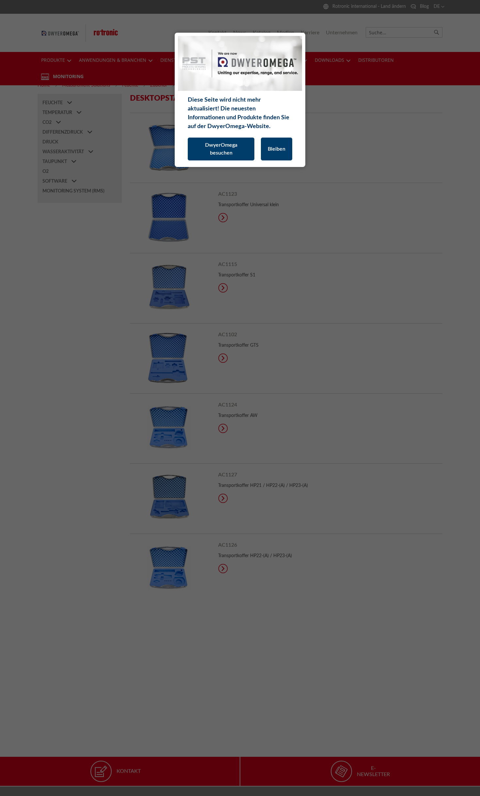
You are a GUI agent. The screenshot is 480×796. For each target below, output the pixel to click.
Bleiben (276, 149)
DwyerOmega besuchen (221, 149)
